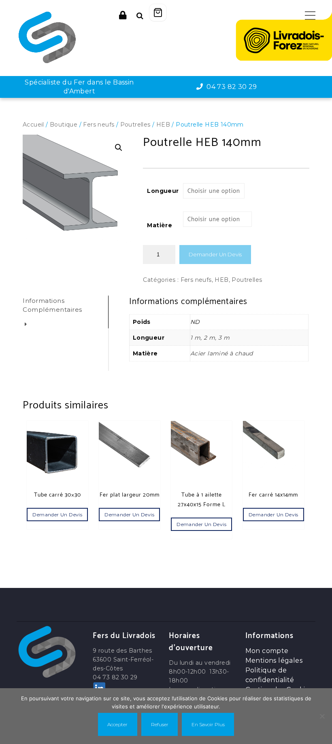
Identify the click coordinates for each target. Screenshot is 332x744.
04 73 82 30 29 (230, 87)
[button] (118, 147)
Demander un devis (215, 254)
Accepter (117, 724)
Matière (159, 225)
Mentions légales (273, 660)
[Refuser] (322, 716)
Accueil (33, 124)
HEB (163, 124)
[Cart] (158, 12)
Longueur (163, 190)
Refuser (159, 724)
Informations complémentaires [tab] (52, 305)
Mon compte (267, 651)
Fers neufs (98, 124)
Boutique (63, 124)
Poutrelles (135, 124)
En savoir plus (208, 724)
